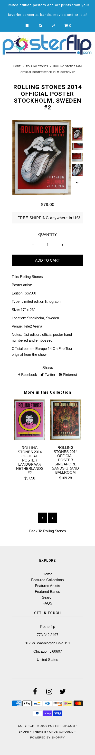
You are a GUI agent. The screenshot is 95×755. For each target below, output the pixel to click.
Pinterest (69, 375)
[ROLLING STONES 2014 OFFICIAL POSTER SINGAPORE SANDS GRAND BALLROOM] (65, 439)
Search (47, 597)
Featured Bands (47, 591)
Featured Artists (47, 586)
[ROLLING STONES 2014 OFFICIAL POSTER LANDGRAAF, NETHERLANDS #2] (29, 439)
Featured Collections (47, 580)
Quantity (47, 234)
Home (17, 66)
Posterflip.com (61, 725)
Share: (47, 367)
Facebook (28, 375)
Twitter (49, 375)
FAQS (47, 603)
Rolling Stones (37, 66)
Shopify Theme (31, 731)
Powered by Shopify (47, 737)
